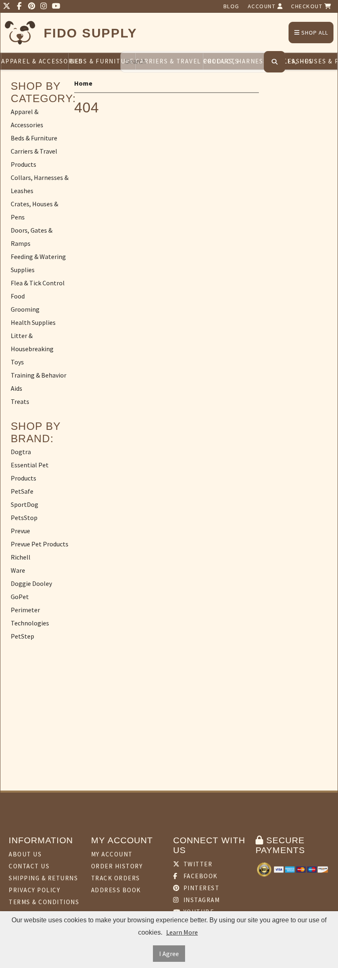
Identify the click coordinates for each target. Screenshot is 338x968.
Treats (20, 401)
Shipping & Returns (43, 878)
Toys (17, 362)
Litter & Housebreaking (32, 342)
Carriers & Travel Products (34, 157)
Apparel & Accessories (34, 61)
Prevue (20, 531)
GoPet (20, 596)
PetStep (22, 636)
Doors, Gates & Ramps (31, 236)
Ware (18, 570)
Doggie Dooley (31, 583)
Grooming (25, 309)
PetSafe (22, 491)
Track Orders (115, 878)
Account (262, 6)
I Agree (169, 953)
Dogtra (21, 452)
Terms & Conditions (44, 902)
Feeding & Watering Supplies (38, 263)
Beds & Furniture (102, 61)
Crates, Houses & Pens (303, 61)
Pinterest (200, 888)
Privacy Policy (34, 890)
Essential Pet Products (30, 471)
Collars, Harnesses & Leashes (39, 184)
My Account (112, 854)
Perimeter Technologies (30, 616)
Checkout (307, 6)
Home (83, 83)
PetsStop (24, 517)
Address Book (116, 890)
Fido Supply (90, 33)
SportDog (24, 504)
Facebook (199, 876)
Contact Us (29, 866)
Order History (117, 866)
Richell (21, 557)
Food (18, 296)
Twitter (196, 864)
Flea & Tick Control (38, 283)
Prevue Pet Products (39, 544)
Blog (231, 6)
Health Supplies (33, 322)
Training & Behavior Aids (38, 381)
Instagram (200, 900)
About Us (25, 854)
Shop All (314, 32)
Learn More (182, 932)
